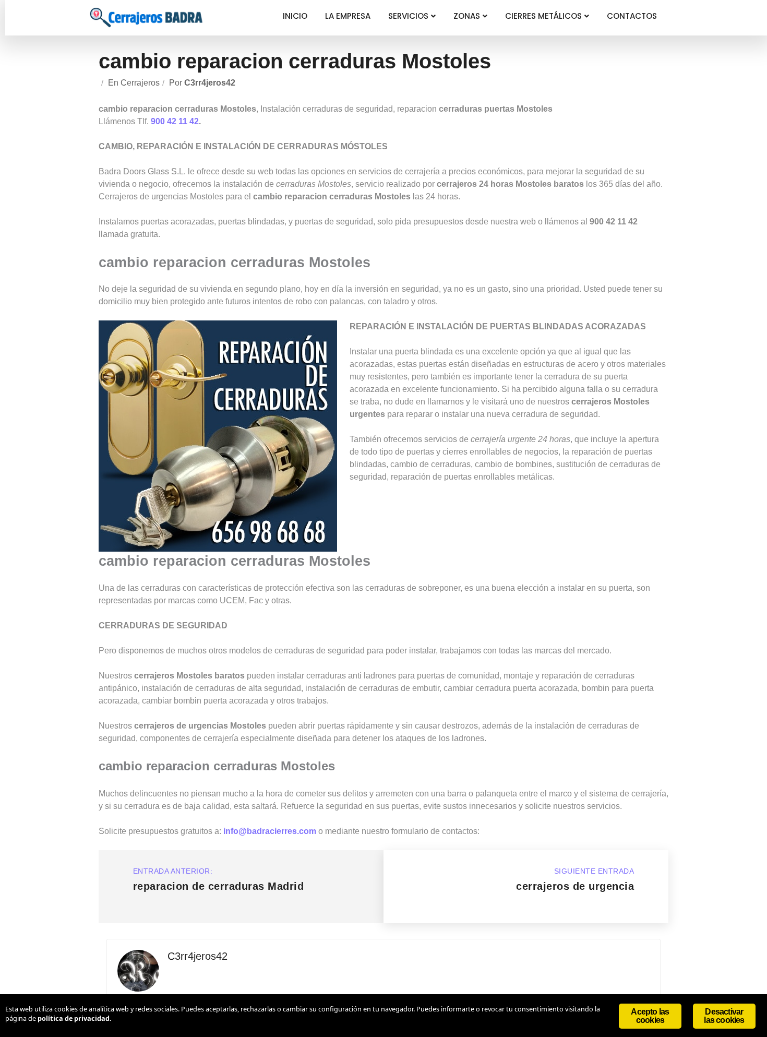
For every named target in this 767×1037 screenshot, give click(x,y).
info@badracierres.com (269, 831)
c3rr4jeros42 (209, 82)
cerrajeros (140, 82)
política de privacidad (74, 1018)
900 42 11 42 (175, 121)
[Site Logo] (146, 17)
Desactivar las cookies (724, 1015)
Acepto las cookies (650, 1015)
